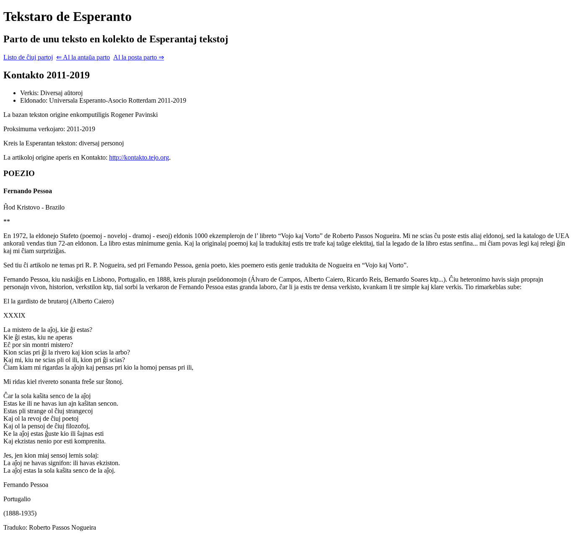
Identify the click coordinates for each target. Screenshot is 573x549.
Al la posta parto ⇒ (138, 57)
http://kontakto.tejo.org (139, 157)
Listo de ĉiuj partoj (28, 57)
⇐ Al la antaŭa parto (83, 57)
